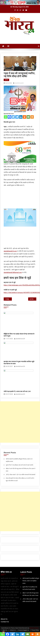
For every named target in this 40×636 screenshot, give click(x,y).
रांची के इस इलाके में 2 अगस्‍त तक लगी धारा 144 (17, 391)
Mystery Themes (34, 628)
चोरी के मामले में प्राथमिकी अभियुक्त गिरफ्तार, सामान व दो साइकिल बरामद (19, 460)
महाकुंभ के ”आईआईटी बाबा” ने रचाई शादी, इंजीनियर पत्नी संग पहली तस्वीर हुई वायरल (9, 299)
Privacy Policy (35, 630)
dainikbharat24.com (10, 251)
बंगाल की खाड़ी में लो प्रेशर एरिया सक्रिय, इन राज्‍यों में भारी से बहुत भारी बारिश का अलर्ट (20, 479)
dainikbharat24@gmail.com (13, 272)
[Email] (28, 117)
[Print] (24, 117)
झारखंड (6, 79)
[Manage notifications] (3, 632)
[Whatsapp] (5, 117)
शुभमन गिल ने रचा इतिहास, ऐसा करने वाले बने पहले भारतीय (19, 465)
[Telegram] (17, 117)
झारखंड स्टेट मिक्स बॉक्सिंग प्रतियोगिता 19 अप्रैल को (33, 299)
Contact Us (5, 622)
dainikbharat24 (19, 83)
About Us (4, 619)
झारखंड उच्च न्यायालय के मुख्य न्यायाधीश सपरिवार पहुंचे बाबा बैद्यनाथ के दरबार (19, 362)
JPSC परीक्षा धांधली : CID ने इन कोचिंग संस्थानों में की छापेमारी (20, 474)
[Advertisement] (20, 422)
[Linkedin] (20, 117)
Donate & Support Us (23, 630)
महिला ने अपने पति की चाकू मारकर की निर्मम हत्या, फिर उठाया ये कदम (20, 470)
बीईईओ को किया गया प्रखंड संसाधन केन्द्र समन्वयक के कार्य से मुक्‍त (19, 335)
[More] (32, 117)
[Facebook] (9, 117)
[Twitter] (13, 117)
